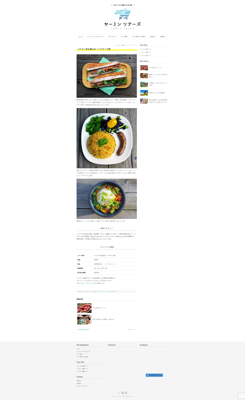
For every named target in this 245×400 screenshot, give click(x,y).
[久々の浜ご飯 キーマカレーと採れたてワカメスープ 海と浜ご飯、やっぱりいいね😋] (144, 363)
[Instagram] (119, 392)
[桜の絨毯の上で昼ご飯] (164, 357)
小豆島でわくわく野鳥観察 (157, 93)
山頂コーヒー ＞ (133, 329)
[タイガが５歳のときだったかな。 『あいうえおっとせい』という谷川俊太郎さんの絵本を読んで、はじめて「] (144, 369)
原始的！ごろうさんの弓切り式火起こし (158, 76)
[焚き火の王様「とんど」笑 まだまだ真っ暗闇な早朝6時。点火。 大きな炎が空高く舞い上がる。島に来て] (154, 369)
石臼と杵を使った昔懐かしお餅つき (103, 319)
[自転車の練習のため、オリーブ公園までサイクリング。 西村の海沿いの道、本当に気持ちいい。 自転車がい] (144, 351)
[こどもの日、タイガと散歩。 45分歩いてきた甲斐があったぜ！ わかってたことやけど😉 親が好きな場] (154, 357)
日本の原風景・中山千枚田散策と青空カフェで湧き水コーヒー (158, 101)
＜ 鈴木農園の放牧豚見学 (83, 329)
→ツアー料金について (109, 264)
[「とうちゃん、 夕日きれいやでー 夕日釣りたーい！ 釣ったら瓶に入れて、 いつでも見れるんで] (164, 363)
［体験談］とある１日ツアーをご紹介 (158, 84)
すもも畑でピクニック (99, 307)
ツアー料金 (124, 36)
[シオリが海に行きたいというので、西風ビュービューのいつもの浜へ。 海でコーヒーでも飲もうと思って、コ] (164, 369)
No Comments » (112, 291)
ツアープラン (112, 36)
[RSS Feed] (126, 392)
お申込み (152, 36)
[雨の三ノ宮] (144, 357)
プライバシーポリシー (82, 386)
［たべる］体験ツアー (121, 45)
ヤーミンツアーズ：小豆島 (118, 396)
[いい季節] (154, 351)
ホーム (81, 36)
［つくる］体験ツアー (145, 55)
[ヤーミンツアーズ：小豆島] (122, 5)
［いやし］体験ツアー (145, 52)
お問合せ (162, 36)
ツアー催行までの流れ (138, 36)
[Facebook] (123, 392)
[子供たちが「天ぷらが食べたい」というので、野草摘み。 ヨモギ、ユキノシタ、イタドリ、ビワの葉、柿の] (154, 363)
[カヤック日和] (164, 351)
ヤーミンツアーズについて (95, 36)
